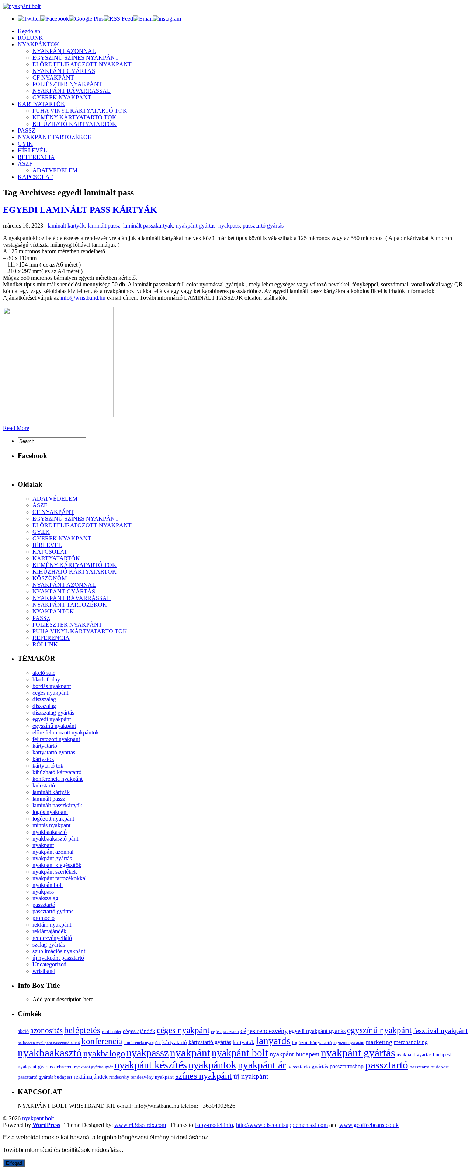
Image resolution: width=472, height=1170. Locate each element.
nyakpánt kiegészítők (56, 865)
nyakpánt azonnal (52, 852)
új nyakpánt (250, 1076)
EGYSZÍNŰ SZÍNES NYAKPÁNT (75, 57)
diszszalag (44, 706)
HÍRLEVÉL (32, 150)
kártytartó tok (47, 765)
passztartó (43, 905)
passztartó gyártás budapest (45, 1077)
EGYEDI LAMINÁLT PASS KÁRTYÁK (80, 210)
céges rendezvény (264, 1031)
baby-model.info (214, 1125)
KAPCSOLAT (35, 177)
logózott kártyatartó (312, 1042)
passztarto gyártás (307, 1066)
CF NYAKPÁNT (53, 77)
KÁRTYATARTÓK (41, 104)
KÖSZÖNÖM (49, 578)
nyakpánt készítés (150, 1065)
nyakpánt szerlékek (54, 871)
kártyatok (43, 759)
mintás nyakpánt (51, 825)
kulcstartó (43, 785)
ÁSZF (25, 164)
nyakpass (229, 225)
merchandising (411, 1042)
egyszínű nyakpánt (54, 726)
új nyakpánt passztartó (58, 958)
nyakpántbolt (47, 885)
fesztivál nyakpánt (440, 1031)
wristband (43, 971)
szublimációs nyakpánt (58, 951)
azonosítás (46, 1030)
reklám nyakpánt (51, 924)
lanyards (273, 1040)
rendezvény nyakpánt (152, 1077)
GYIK (25, 144)
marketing (379, 1042)
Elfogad (14, 1163)
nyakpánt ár (262, 1065)
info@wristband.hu (82, 298)
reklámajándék (49, 931)
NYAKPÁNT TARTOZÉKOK (55, 137)
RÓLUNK (30, 38)
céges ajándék (139, 1031)
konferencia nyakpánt (57, 779)
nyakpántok (212, 1065)
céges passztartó (225, 1031)
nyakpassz (147, 1052)
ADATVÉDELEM (54, 170)
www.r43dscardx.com (140, 1125)
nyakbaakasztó (49, 832)
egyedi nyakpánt (51, 719)
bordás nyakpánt (51, 686)
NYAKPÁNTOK (38, 44)
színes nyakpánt (203, 1076)
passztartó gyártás (263, 225)
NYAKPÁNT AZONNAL (64, 51)
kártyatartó (44, 746)
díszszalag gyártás (53, 712)
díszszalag (44, 699)
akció (23, 1031)
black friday (46, 679)
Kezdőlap (29, 31)
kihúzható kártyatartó (56, 772)
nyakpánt (43, 845)
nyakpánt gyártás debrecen (45, 1066)
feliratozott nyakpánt (56, 739)
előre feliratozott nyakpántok (65, 732)
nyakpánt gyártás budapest (423, 1054)
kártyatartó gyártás (53, 752)
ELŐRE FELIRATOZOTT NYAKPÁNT (82, 64)
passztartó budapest (429, 1066)
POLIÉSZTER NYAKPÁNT (67, 84)
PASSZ (26, 130)
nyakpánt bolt (240, 1052)
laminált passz (104, 225)
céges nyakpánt (50, 693)
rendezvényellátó (52, 938)
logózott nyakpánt (53, 818)
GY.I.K (41, 532)
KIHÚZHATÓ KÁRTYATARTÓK (74, 124)
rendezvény (119, 1077)
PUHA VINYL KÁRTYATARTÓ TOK (79, 111)
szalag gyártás (48, 944)
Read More (16, 428)
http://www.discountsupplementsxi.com (282, 1125)
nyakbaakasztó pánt (55, 838)
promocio (43, 918)
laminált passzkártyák (148, 225)
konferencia (101, 1041)
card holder (111, 1031)
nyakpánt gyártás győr (93, 1066)
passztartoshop (347, 1066)
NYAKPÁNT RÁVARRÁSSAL (71, 91)
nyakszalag (45, 898)
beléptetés (82, 1030)
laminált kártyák (66, 225)
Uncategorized (49, 964)
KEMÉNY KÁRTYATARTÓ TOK (74, 117)
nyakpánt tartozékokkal (59, 878)
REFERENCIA (36, 157)
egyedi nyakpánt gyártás (317, 1031)
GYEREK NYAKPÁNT (61, 97)
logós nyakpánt (50, 812)
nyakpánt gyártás (195, 225)
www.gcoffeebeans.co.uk (369, 1125)
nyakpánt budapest (294, 1054)
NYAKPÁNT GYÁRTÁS (63, 71)
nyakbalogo (104, 1053)
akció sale (43, 673)
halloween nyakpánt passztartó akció (49, 1043)
